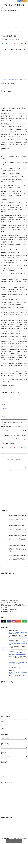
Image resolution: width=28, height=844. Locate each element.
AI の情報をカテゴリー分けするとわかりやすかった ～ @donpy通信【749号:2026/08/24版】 (18, 643)
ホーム (3, 32)
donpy (24, 79)
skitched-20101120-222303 (9, 79)
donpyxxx (24, 439)
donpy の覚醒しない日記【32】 (17, 545)
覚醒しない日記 (23, 435)
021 (11, 435)
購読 (24, 430)
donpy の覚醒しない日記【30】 (17, 555)
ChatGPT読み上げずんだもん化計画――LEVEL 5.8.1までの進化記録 (18, 663)
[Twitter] (18, 1)
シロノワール (16, 435)
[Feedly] (26, 1)
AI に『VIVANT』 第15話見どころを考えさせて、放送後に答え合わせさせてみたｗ (18, 653)
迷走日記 (19, 32)
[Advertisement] (15, 22)
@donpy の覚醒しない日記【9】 (17, 525)
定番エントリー (11, 32)
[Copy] (25, 43)
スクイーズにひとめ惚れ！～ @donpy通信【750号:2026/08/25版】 (18, 633)
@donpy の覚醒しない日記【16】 (17, 535)
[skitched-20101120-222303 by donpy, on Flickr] (14, 65)
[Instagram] (22, 1)
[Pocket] (14, 43)
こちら (12, 611)
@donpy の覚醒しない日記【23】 (17, 515)
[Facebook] (20, 1)
